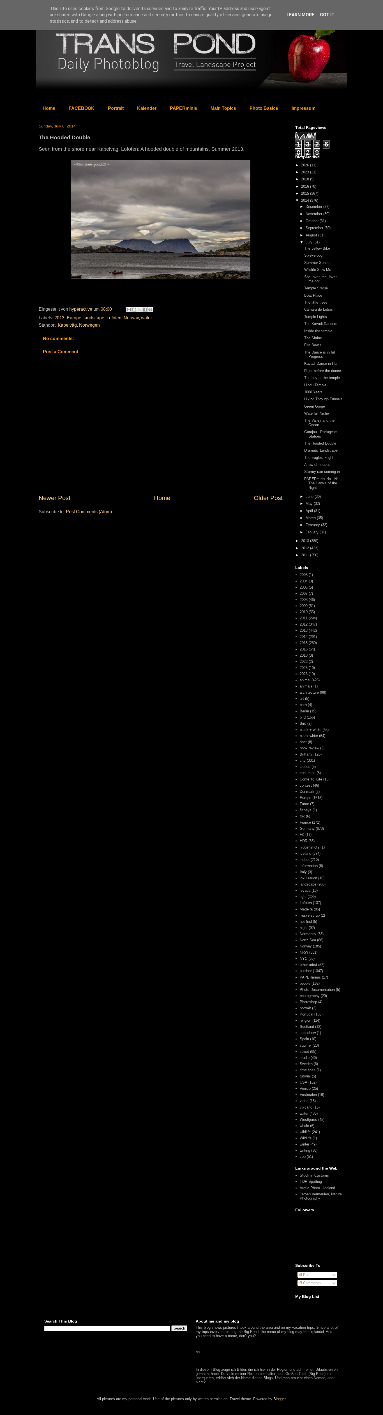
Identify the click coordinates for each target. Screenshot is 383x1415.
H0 (302, 835)
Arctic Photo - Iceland (317, 1188)
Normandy (308, 934)
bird (303, 717)
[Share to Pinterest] (150, 309)
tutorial (305, 1076)
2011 (305, 555)
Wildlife (306, 1138)
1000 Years (313, 392)
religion (305, 1020)
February (313, 525)
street (304, 1051)
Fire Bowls (312, 345)
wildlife (305, 1132)
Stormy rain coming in (322, 472)
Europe (74, 317)
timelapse (307, 1070)
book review (309, 748)
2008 (304, 600)
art (302, 698)
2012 (305, 548)
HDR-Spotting (311, 1181)
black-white (309, 736)
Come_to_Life (311, 779)
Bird (303, 723)
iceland (305, 853)
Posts (307, 1275)
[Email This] (129, 309)
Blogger (279, 1399)
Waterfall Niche (316, 413)
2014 (305, 200)
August (312, 235)
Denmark (307, 791)
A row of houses (317, 465)
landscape (94, 317)
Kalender (146, 108)
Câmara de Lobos (318, 309)
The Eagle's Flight (318, 458)
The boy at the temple (322, 378)
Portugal (306, 1014)
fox (302, 816)
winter (304, 1144)
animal (305, 680)
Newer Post (54, 497)
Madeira (306, 909)
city (303, 760)
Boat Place (313, 295)
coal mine (307, 773)
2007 (304, 593)
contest (306, 785)
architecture (309, 692)
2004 (304, 581)
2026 (305, 165)
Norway (131, 317)
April (310, 511)
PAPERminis (183, 108)
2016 (305, 186)
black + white (310, 730)
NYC (303, 958)
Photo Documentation (317, 990)
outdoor (306, 971)
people (305, 983)
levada (305, 890)
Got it (327, 14)
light (303, 896)
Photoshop (308, 1002)
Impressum (303, 108)
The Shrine (313, 338)
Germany (307, 828)
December (314, 207)
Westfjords (308, 1119)
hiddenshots (309, 847)
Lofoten (114, 317)
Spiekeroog (313, 255)
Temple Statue (316, 288)
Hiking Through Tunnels (323, 399)
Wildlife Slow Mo (317, 270)
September (315, 228)
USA (303, 1082)
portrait (305, 1008)
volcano (306, 1107)
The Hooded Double (320, 443)
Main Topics (223, 108)
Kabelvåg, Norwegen (79, 325)
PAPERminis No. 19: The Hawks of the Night (321, 483)
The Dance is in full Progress (320, 354)
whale (304, 1126)
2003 (304, 575)
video (304, 1101)
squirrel (306, 1045)
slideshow (308, 1033)
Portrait (116, 108)
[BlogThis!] (134, 309)
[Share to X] (139, 309)
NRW (304, 952)
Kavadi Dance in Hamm (323, 363)
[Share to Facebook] (145, 309)
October (313, 221)
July (309, 242)
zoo (303, 1156)
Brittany (306, 754)
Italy (303, 872)
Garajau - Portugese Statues (320, 434)
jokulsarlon (308, 878)
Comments (311, 1283)
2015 (305, 193)
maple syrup (310, 915)
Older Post (268, 497)
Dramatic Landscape (321, 450)
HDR (303, 841)
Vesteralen (308, 1095)
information (309, 866)
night (304, 928)
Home (49, 108)
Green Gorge (314, 406)
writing (305, 1150)
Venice (305, 1088)
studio (305, 1058)
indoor (305, 860)
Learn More (300, 14)
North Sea (308, 940)
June (310, 496)
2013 (59, 317)
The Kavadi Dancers (320, 324)
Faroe (304, 804)
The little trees (315, 302)
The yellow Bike (317, 248)
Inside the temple (318, 331)
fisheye (306, 810)
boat (303, 742)
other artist (308, 965)
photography (310, 996)
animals (306, 686)
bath (303, 705)
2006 (304, 587)
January (313, 532)
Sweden (306, 1064)
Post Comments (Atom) (89, 511)
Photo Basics (264, 108)
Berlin (304, 711)
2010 (304, 612)
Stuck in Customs (314, 1175)
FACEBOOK (81, 108)
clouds (305, 767)
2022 (304, 661)
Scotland (307, 1026)
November (314, 214)
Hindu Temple (315, 385)
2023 (305, 172)
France (305, 822)
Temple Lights (315, 317)
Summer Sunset (317, 263)
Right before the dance (322, 371)
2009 (304, 606)
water (146, 317)
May (310, 503)
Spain (304, 1039)
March (311, 518)
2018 (305, 179)
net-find (306, 921)
